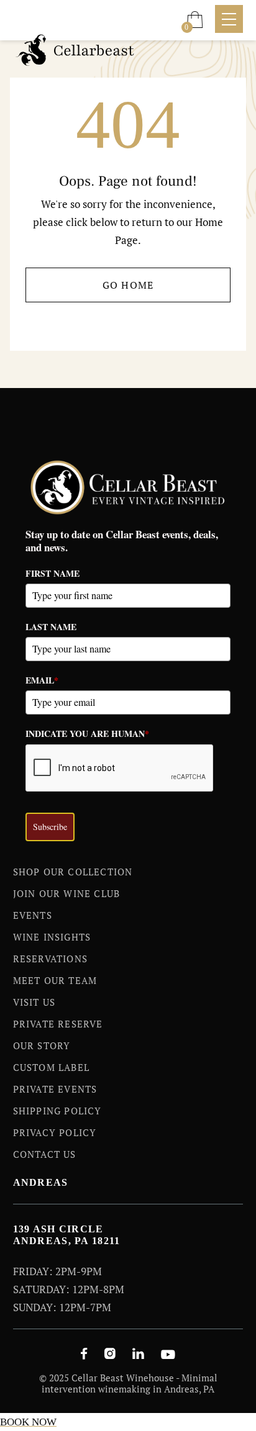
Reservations (50, 958)
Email (41, 680)
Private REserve (58, 1024)
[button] (195, 19)
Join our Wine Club (67, 893)
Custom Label (51, 1067)
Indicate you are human (87, 733)
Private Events (55, 1089)
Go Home (128, 285)
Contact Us (44, 1154)
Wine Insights (52, 937)
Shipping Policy (57, 1110)
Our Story (42, 1045)
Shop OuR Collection (73, 871)
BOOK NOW (28, 1422)
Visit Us (34, 1002)
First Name (52, 573)
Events (32, 915)
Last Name (50, 626)
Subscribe (50, 827)
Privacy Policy (55, 1132)
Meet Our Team (55, 980)
